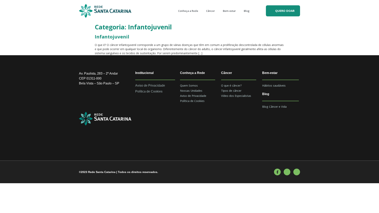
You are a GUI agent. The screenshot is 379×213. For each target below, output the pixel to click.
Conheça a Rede (188, 11)
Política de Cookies (192, 101)
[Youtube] (287, 172)
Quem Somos (189, 85)
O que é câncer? (231, 85)
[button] (283, 10)
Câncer (210, 11)
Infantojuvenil (112, 36)
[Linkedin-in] (296, 172)
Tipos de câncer (231, 90)
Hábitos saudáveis (274, 85)
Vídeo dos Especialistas (236, 96)
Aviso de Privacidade (193, 96)
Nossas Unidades (191, 90)
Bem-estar (229, 11)
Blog (247, 11)
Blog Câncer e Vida (274, 106)
